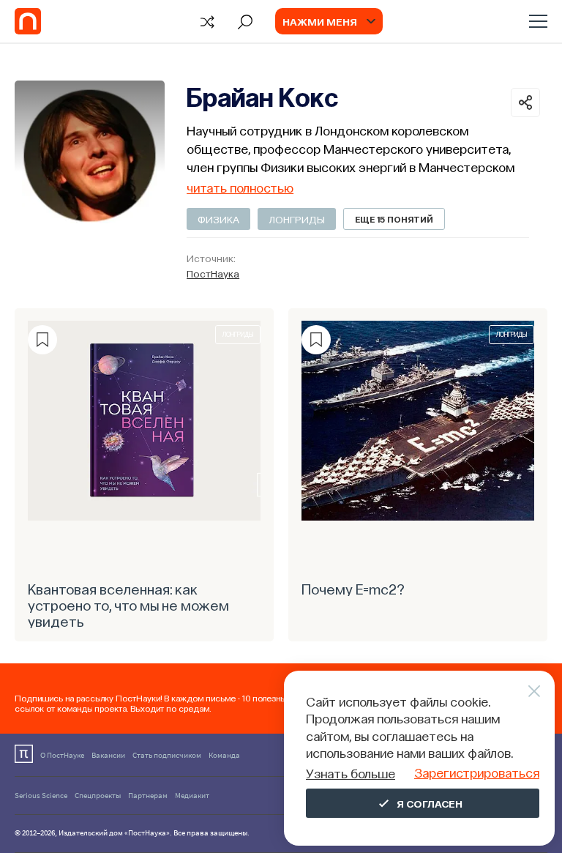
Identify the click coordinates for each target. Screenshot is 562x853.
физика (218, 219)
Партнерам (148, 795)
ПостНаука (213, 273)
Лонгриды (297, 219)
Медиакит (192, 795)
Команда (224, 755)
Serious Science (41, 795)
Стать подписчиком (166, 755)
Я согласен (429, 803)
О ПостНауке (62, 755)
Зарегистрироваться (476, 772)
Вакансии (108, 755)
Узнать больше (350, 773)
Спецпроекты (98, 795)
